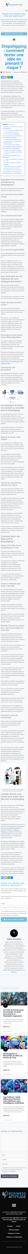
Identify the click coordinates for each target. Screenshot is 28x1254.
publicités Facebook (14, 828)
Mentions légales (14, 1230)
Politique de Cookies (14, 1233)
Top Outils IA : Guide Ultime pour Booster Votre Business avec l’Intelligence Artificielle (13, 1100)
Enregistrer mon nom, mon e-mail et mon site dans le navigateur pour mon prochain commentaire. (14, 1169)
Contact (18, 1226)
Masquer (11, 124)
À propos (10, 1226)
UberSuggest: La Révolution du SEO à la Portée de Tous (12, 1056)
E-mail (3, 903)
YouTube (8, 834)
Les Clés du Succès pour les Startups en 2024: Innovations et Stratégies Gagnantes (13, 1013)
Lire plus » (6, 1027)
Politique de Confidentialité (14, 1237)
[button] (26, 11)
